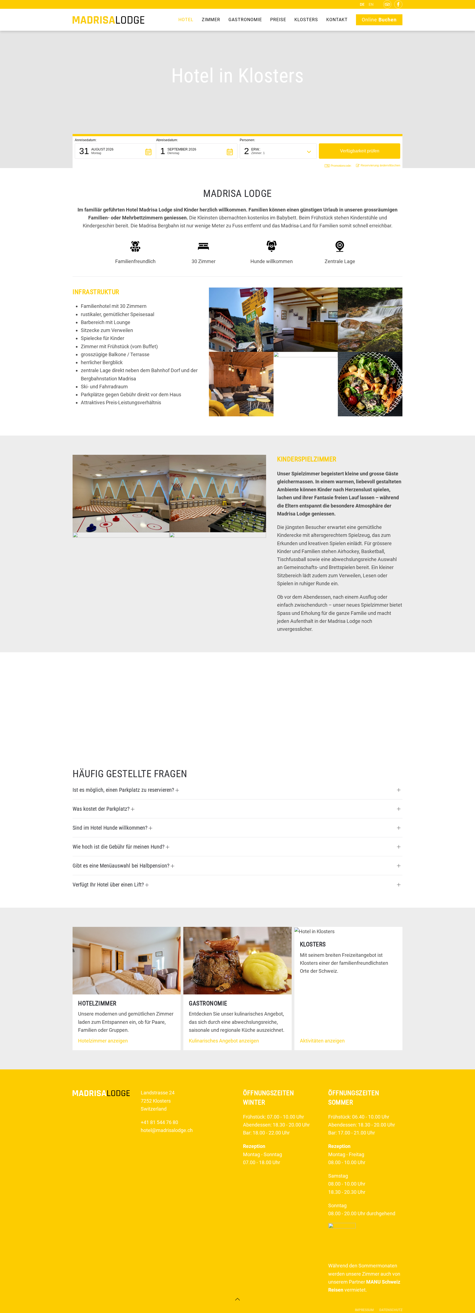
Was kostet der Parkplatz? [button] (102, 808)
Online (379, 20)
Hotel (186, 19)
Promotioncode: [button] (341, 165)
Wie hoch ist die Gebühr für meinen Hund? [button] (119, 846)
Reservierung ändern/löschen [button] (380, 165)
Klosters (306, 19)
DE (362, 4)
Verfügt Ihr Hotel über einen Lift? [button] (109, 884)
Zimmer (211, 19)
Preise (278, 19)
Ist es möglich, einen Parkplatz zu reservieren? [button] (124, 790)
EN (371, 4)
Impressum (364, 1310)
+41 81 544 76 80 (159, 1122)
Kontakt (337, 19)
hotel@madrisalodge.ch (167, 1130)
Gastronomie (245, 19)
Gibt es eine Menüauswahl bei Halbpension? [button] (122, 865)
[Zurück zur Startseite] (108, 20)
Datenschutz (390, 1310)
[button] (115, 151)
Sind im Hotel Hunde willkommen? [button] (111, 827)
